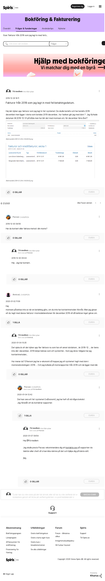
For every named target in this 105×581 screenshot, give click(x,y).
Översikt (7, 28)
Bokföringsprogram (13, 533)
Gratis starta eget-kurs (40, 538)
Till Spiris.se (85, 538)
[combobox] (33, 43)
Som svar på (25, 253)
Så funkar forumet (62, 545)
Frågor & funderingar (26, 28)
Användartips (47, 28)
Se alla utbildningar (38, 549)
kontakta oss (71, 447)
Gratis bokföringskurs (39, 533)
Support (83, 533)
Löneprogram (11, 538)
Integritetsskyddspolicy (64, 541)
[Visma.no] (10, 8)
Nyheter (61, 28)
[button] (99, 91)
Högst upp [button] (9, 574)
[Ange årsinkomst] (96, 202)
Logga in (91, 6)
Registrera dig (77, 6)
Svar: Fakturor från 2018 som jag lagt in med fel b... (25, 35)
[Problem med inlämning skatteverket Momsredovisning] (100, 202)
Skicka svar (89, 494)
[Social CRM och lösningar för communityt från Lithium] (96, 575)
